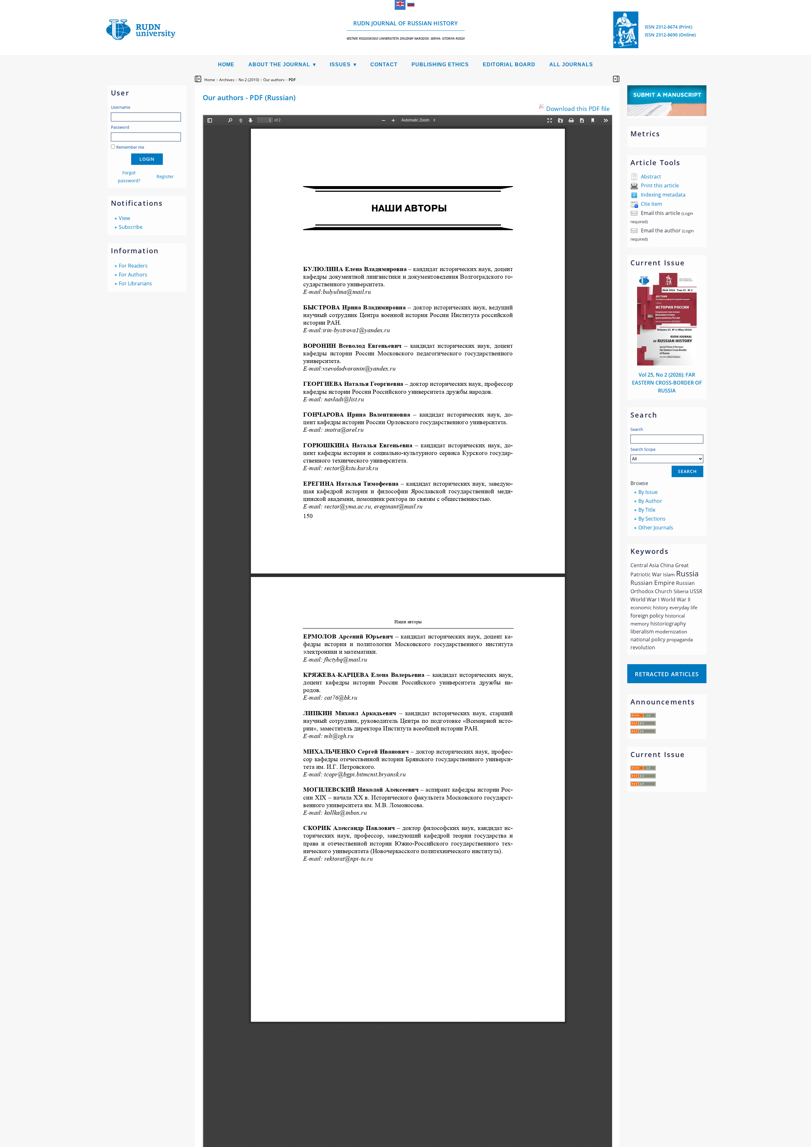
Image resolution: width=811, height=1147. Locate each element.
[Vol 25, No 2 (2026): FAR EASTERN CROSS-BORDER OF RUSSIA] (667, 363)
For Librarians (135, 283)
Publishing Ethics (440, 64)
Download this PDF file (578, 108)
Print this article (660, 185)
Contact (384, 64)
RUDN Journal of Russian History (406, 30)
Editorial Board (509, 64)
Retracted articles (667, 674)
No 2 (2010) (249, 79)
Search (636, 429)
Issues (340, 64)
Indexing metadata (663, 194)
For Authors (133, 274)
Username (120, 107)
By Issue (648, 492)
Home (226, 64)
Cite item (651, 203)
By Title (646, 509)
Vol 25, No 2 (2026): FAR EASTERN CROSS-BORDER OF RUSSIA (667, 382)
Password (120, 127)
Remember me (130, 147)
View (124, 218)
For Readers (133, 265)
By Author (650, 500)
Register (165, 176)
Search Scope (642, 449)
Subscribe (131, 227)
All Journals (571, 64)
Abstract (651, 176)
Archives (226, 79)
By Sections (652, 518)
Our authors (273, 79)
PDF (292, 79)
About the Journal (279, 64)
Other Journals (655, 527)
